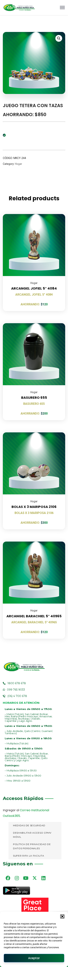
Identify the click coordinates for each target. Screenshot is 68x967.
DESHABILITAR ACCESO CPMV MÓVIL (32, 834)
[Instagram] (17, 878)
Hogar (18, 163)
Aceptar (34, 958)
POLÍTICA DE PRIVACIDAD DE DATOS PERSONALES (32, 846)
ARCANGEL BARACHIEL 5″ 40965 (34, 616)
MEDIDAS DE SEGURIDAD (29, 825)
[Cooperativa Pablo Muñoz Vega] (19, 7)
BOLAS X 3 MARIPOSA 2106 (34, 506)
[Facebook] (8, 878)
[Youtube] (25, 878)
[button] (62, 916)
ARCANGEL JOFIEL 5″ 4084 (34, 288)
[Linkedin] (43, 878)
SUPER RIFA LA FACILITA (28, 855)
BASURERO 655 (34, 397)
